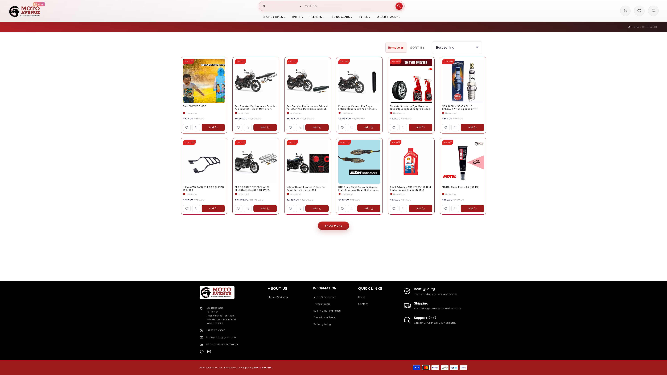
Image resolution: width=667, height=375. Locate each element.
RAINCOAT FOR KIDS (194, 106)
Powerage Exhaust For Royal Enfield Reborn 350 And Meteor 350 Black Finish (357, 107)
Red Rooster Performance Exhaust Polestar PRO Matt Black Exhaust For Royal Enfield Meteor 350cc (307, 107)
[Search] (399, 6)
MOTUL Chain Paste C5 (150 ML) (461, 187)
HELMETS (316, 17)
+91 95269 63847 (215, 330)
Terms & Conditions (324, 297)
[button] (396, 48)
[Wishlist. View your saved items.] (639, 11)
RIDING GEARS (340, 17)
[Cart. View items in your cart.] (653, 11)
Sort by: (417, 47)
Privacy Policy (321, 304)
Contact (363, 304)
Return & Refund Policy (327, 310)
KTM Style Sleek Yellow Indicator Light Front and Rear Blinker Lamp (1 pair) (358, 188)
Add (211, 127)
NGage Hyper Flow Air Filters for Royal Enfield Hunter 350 (306, 188)
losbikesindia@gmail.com (221, 337)
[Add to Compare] (196, 127)
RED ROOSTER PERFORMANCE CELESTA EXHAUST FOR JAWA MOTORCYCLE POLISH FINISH (252, 188)
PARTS (296, 17)
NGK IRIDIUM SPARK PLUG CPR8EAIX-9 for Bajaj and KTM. (460, 107)
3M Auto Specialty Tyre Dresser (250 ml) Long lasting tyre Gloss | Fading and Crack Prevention (410, 107)
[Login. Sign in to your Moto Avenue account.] (625, 11)
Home (635, 26)
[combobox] (353, 6)
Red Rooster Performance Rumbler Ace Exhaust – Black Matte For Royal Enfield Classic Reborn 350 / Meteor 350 (256, 107)
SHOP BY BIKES (273, 17)
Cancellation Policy (324, 317)
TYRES (363, 17)
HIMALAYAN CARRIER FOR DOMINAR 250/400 (203, 188)
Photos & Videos (278, 297)
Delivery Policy (322, 324)
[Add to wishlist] (187, 127)
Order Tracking (388, 17)
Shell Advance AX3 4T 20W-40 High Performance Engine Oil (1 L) (411, 188)
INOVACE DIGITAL (263, 367)
